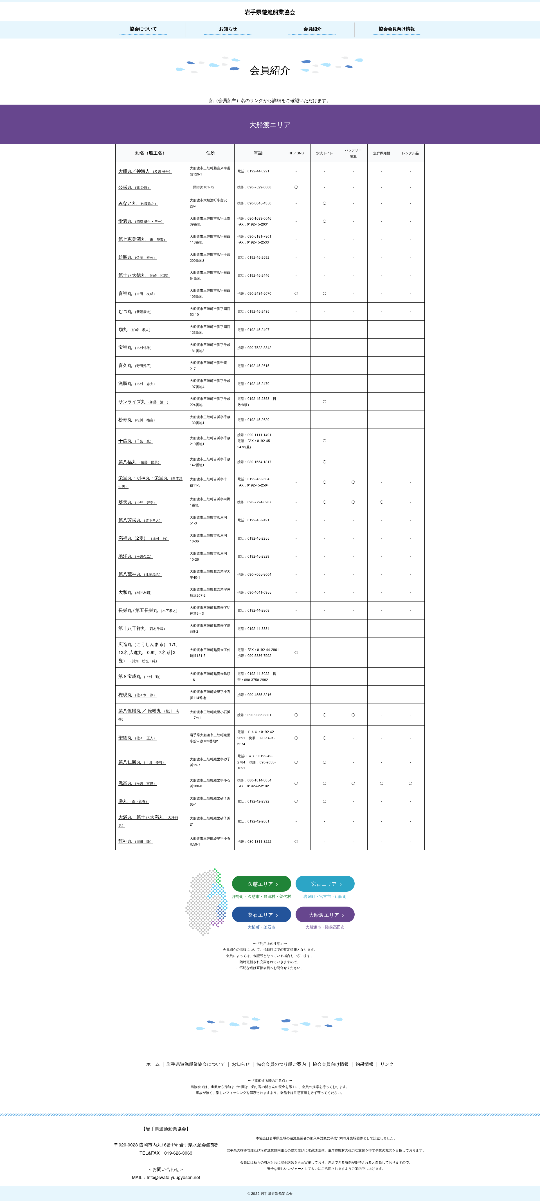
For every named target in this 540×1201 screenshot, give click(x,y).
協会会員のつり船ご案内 (281, 1064)
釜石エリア (261, 914)
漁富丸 (137, 782)
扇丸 (135, 329)
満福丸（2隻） (143, 538)
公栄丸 (134, 187)
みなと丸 (138, 203)
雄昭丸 (137, 257)
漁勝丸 (137, 383)
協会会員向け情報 (397, 28)
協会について (143, 28)
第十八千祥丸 (142, 628)
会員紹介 (312, 28)
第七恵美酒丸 (142, 239)
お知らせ (228, 28)
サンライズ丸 (144, 401)
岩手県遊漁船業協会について (195, 1064)
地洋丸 (135, 556)
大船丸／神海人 (145, 171)
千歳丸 (135, 440)
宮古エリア (324, 883)
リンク (387, 1064)
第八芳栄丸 (140, 520)
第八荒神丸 (140, 574)
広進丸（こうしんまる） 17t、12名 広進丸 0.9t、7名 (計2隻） (149, 652)
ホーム (153, 1064)
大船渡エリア (325, 914)
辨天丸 (137, 502)
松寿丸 (137, 419)
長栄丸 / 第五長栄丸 (148, 610)
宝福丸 (135, 347)
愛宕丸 (141, 221)
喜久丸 (135, 365)
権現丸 (137, 694)
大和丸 (135, 592)
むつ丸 (135, 311)
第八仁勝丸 (142, 761)
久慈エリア (261, 883)
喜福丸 (137, 293)
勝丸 (133, 800)
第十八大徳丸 (144, 275)
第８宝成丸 (140, 676)
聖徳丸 (137, 737)
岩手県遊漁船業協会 (270, 12)
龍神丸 (135, 841)
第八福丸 (139, 461)
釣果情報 (365, 1064)
